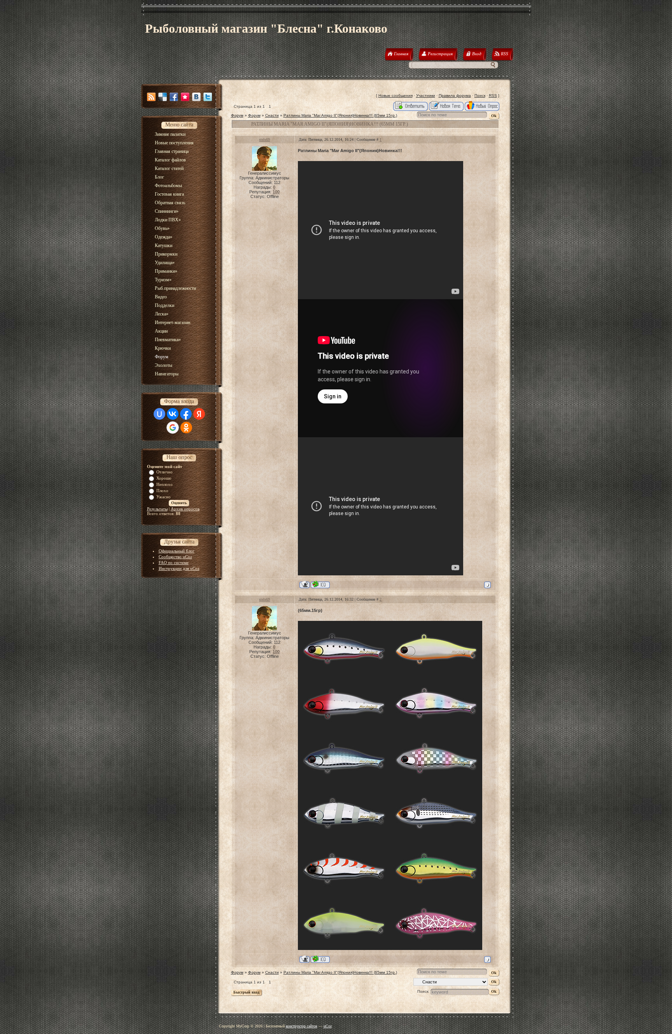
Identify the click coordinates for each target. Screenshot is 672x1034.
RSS (493, 95)
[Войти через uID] (159, 414)
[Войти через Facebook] (186, 414)
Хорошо (164, 478)
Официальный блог (176, 551)
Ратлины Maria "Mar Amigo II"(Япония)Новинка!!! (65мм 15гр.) (340, 115)
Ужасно (163, 496)
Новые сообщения (395, 95)
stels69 (264, 139)
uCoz (328, 1026)
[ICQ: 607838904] (320, 584)
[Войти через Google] (172, 427)
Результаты (157, 508)
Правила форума (455, 95)
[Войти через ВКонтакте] (172, 414)
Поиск (479, 95)
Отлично (164, 472)
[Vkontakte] (196, 97)
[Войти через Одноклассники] (186, 427)
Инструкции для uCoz (179, 568)
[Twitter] (207, 97)
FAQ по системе (174, 562)
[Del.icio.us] (162, 97)
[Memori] (185, 97)
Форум (237, 115)
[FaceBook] (174, 97)
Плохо (162, 490)
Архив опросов (185, 508)
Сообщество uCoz (175, 556)
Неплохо (164, 484)
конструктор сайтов (301, 1026)
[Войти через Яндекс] (199, 414)
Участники (425, 95)
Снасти (272, 115)
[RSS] (151, 97)
